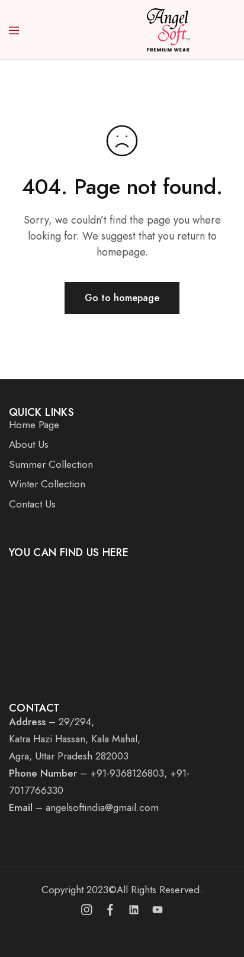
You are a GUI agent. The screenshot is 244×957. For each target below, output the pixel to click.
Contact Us (32, 504)
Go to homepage (122, 298)
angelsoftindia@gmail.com (102, 807)
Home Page (34, 425)
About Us (29, 444)
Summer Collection (51, 464)
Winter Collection (47, 484)
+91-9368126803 (127, 773)
